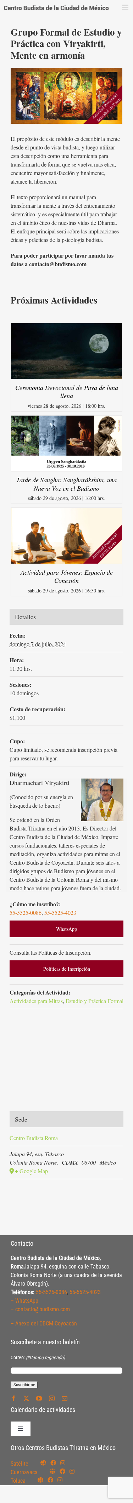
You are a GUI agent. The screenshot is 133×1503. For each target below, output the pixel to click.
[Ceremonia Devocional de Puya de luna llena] (66, 327)
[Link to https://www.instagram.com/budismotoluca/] (59, 1480)
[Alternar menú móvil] (125, 7)
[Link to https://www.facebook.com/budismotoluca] (50, 1480)
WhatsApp (66, 928)
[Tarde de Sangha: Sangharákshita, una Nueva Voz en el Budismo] (66, 419)
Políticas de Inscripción (66, 968)
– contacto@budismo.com (40, 1309)
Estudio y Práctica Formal (94, 1000)
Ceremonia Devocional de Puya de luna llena (66, 391)
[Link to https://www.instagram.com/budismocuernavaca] (72, 1471)
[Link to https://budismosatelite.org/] (43, 1463)
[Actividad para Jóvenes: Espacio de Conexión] (66, 512)
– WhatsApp (24, 1300)
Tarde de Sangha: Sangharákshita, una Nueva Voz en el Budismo (66, 483)
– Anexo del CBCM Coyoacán (44, 1323)
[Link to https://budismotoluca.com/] (40, 1480)
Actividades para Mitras (36, 1000)
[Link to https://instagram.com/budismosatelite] (62, 1463)
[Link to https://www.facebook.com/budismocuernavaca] (62, 1471)
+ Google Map (31, 1171)
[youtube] (39, 1398)
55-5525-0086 (25, 912)
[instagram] (52, 1398)
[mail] (64, 1398)
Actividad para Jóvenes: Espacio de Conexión (67, 576)
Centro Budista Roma (34, 1137)
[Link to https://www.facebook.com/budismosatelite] (53, 1463)
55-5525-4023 (60, 912)
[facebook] (13, 1398)
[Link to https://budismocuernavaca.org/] (52, 1471)
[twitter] (26, 1398)
